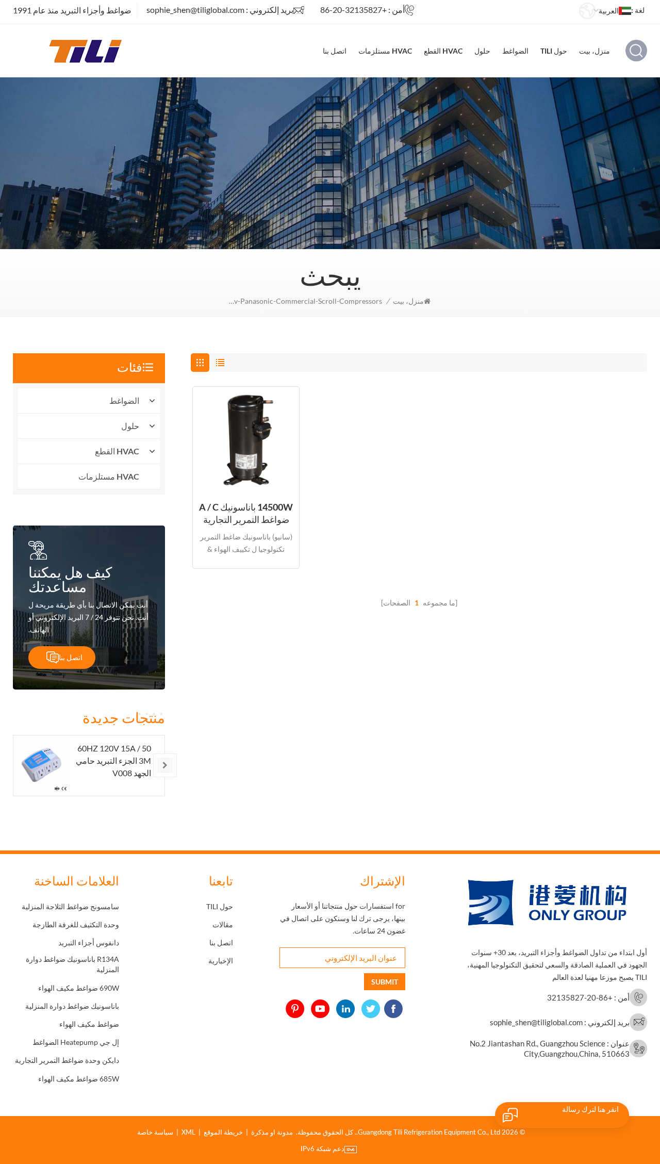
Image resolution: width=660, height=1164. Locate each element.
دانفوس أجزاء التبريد (88, 942)
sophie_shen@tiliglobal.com (195, 9)
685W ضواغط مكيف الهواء (78, 1078)
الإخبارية (220, 960)
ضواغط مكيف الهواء (89, 1024)
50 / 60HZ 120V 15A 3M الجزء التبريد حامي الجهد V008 (113, 760)
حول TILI (553, 50)
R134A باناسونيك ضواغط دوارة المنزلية (72, 964)
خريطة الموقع (223, 1132)
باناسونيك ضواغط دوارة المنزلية (72, 1006)
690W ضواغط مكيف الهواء (78, 987)
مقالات (222, 924)
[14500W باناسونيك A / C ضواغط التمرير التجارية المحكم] (246, 440)
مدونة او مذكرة (272, 1132)
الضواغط (515, 50)
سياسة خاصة (155, 1132)
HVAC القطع (443, 50)
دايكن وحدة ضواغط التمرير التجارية (67, 1060)
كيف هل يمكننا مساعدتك (70, 579)
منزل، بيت (594, 50)
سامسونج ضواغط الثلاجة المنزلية (70, 906)
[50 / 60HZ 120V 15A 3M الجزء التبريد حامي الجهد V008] (44, 766)
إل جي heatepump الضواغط (75, 1042)
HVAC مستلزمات (385, 50)
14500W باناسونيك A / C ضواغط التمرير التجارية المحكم (246, 513)
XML (188, 1132)
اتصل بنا (334, 50)
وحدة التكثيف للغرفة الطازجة (75, 924)
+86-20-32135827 (353, 9)
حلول (482, 50)
